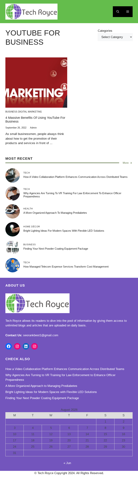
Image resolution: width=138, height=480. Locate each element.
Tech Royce (13, 320)
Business (11, 111)
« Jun (67, 463)
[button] (118, 11)
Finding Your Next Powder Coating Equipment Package (55, 248)
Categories (105, 30)
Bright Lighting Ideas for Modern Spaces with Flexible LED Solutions (63, 230)
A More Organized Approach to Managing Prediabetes (55, 212)
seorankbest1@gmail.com (40, 335)
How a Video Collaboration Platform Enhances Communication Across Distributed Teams (75, 176)
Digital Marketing (30, 111)
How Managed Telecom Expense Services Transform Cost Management (66, 266)
